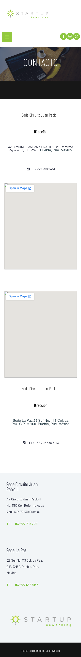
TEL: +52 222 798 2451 (22, 524)
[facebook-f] (63, 36)
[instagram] (69, 36)
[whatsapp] (76, 36)
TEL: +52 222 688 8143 (22, 585)
